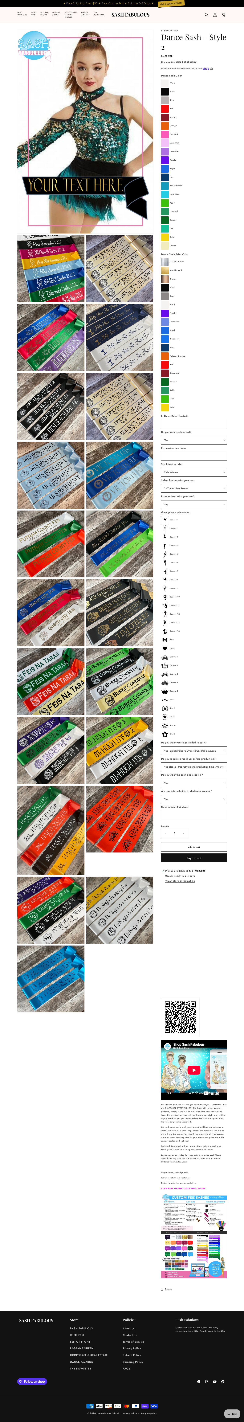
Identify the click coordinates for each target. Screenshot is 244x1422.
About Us (129, 1328)
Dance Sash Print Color (175, 254)
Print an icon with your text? (178, 496)
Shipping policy (149, 1413)
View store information (180, 881)
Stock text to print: (172, 464)
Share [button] (168, 1289)
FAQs (126, 1368)
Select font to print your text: (178, 480)
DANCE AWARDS (81, 1362)
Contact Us (130, 1335)
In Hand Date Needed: (174, 416)
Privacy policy (130, 1413)
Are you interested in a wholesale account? (186, 791)
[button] (206, 15)
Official (115, 1413)
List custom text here (173, 448)
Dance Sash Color (171, 75)
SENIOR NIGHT (80, 1342)
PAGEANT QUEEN (82, 1348)
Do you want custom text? (176, 432)
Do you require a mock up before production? (188, 759)
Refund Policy (132, 1355)
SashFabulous (104, 1413)
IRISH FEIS (77, 1335)
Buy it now (194, 858)
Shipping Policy (133, 1362)
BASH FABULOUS (81, 1328)
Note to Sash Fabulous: (175, 807)
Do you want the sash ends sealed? (182, 775)
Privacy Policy (132, 1348)
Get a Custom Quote (171, 3)
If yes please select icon (175, 512)
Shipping (165, 62)
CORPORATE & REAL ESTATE (89, 1355)
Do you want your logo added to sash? (184, 742)
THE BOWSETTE (80, 1368)
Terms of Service (133, 1342)
